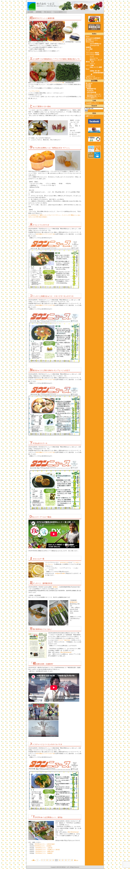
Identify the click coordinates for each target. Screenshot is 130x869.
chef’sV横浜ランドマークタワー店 (45, 234)
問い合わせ (47, 12)
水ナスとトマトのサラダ (39, 225)
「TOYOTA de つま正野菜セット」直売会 (46, 817)
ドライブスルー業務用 (92, 52)
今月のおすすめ (94, 45)
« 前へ (33, 860)
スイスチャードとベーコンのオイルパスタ (46, 744)
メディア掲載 (90, 65)
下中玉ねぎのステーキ (38, 443)
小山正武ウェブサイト (92, 103)
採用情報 (38, 12)
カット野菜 (89, 49)
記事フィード (90, 116)
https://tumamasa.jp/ (65, 652)
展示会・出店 (90, 61)
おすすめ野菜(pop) (95, 43)
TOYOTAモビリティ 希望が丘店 (44, 851)
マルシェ (92, 63)
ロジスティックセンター (94, 94)
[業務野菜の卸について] (94, 27)
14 (59, 860)
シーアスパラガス (34, 91)
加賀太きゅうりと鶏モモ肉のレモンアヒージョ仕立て (50, 370)
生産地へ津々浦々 (95, 71)
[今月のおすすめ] (94, 19)
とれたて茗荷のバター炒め (40, 106)
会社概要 (30, 12)
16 (65, 860)
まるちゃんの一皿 (37, 559)
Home (87, 36)
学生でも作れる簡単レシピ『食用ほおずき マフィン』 (50, 148)
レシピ (92, 56)
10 (47, 860)
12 (53, 860)
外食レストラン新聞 (96, 67)
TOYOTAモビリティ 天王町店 (42, 846)
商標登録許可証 (91, 88)
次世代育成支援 (91, 92)
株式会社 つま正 (46, 3)
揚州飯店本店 (73, 602)
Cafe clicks (67, 640)
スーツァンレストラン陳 (57, 42)
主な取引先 (90, 90)
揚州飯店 (55, 587)
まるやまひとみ (64, 562)
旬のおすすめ (90, 42)
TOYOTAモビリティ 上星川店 (43, 847)
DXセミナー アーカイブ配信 (40, 517)
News (87, 69)
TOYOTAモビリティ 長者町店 (43, 853)
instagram (58, 573)
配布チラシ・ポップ (96, 60)
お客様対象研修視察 (97, 73)
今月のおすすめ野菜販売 (93, 38)
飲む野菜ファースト (92, 40)
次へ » (76, 860)
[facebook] (94, 121)
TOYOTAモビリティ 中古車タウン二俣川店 (47, 849)
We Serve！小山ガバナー (93, 78)
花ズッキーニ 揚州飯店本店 (41, 583)
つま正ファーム (90, 76)
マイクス (60, 640)
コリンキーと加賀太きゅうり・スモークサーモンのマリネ (52, 296)
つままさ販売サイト (60, 12)
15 (62, 860)
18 (72, 860)
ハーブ (88, 51)
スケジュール (94, 58)
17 (68, 860)
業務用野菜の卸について (94, 96)
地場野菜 (88, 47)
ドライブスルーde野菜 (92, 54)
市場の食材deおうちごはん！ (41, 629)
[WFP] (94, 130)
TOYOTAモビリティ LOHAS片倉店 (45, 844)
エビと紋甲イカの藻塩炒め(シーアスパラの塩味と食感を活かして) (54, 59)
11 (50, 860)
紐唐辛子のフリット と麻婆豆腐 (42, 18)
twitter (63, 573)
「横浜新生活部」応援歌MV (41, 664)
